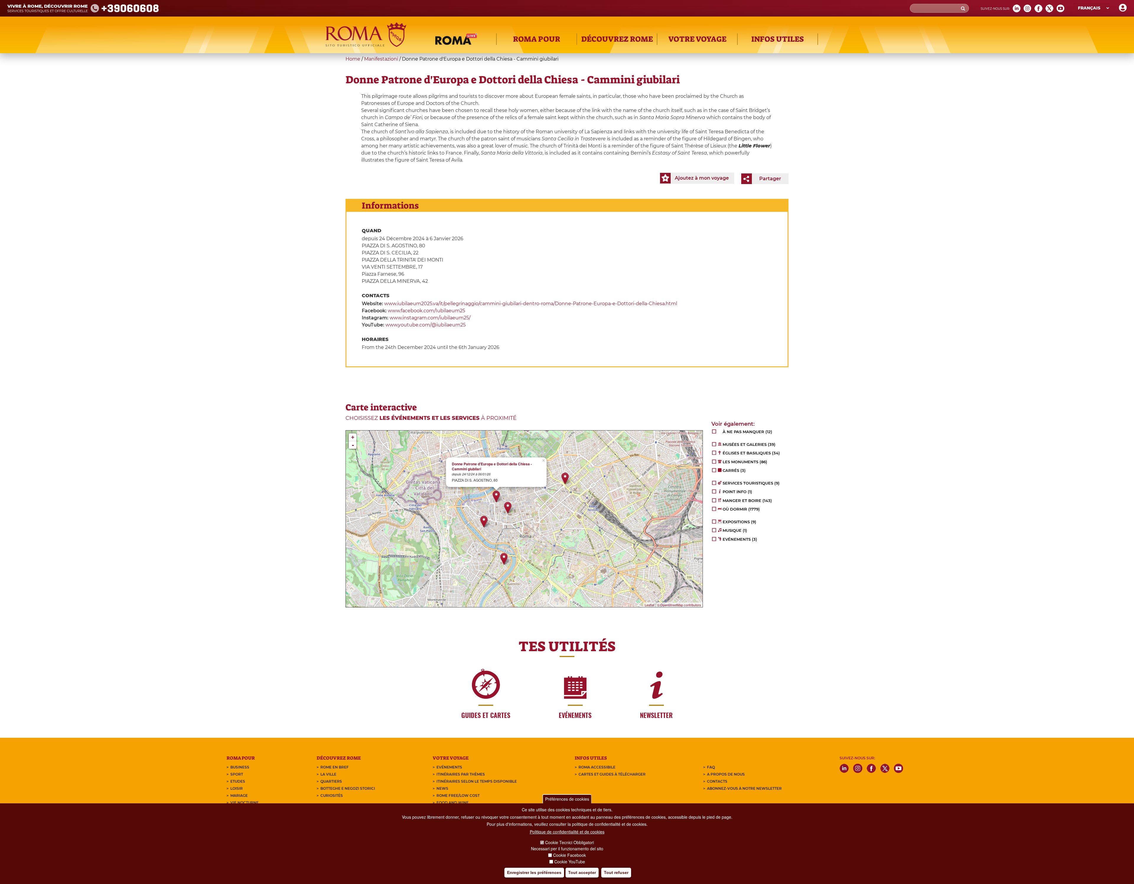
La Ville (328, 774)
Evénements (449, 767)
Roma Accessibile (597, 767)
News (442, 788)
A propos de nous (726, 774)
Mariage (239, 795)
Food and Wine (452, 802)
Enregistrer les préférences (534, 872)
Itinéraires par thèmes (460, 774)
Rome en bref (334, 767)
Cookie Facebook (569, 855)
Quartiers (331, 781)
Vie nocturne (244, 802)
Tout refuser (616, 872)
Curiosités (331, 795)
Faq (711, 767)
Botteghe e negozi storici (347, 788)
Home (353, 59)
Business (239, 767)
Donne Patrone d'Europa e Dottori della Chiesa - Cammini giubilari (492, 467)
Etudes (237, 781)
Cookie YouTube (569, 861)
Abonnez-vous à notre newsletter (744, 788)
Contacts (717, 781)
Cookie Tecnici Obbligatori (569, 842)
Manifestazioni (381, 59)
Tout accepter (582, 872)
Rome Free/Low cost (458, 795)
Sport (236, 774)
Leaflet (649, 604)
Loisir (236, 788)
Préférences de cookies (567, 799)
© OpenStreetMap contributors (679, 604)
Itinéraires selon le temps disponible (476, 781)
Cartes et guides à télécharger (612, 774)
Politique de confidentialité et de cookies (567, 832)
